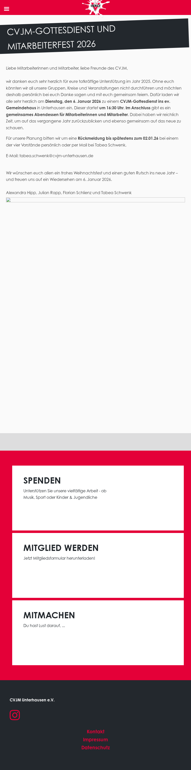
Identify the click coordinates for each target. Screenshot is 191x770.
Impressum (95, 739)
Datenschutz (95, 747)
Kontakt (95, 731)
